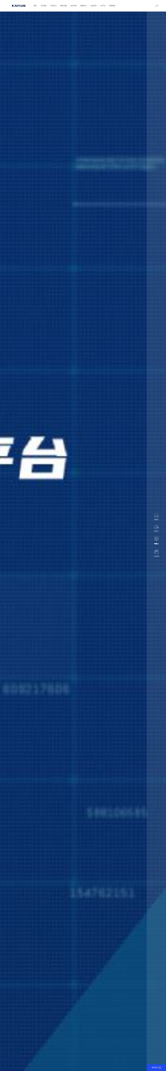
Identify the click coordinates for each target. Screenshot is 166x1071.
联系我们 (112, 6)
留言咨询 (155, 1067)
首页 (35, 6)
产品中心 (54, 6)
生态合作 (93, 6)
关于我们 (44, 6)
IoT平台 (102, 6)
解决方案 (64, 6)
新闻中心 (84, 6)
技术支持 (74, 6)
